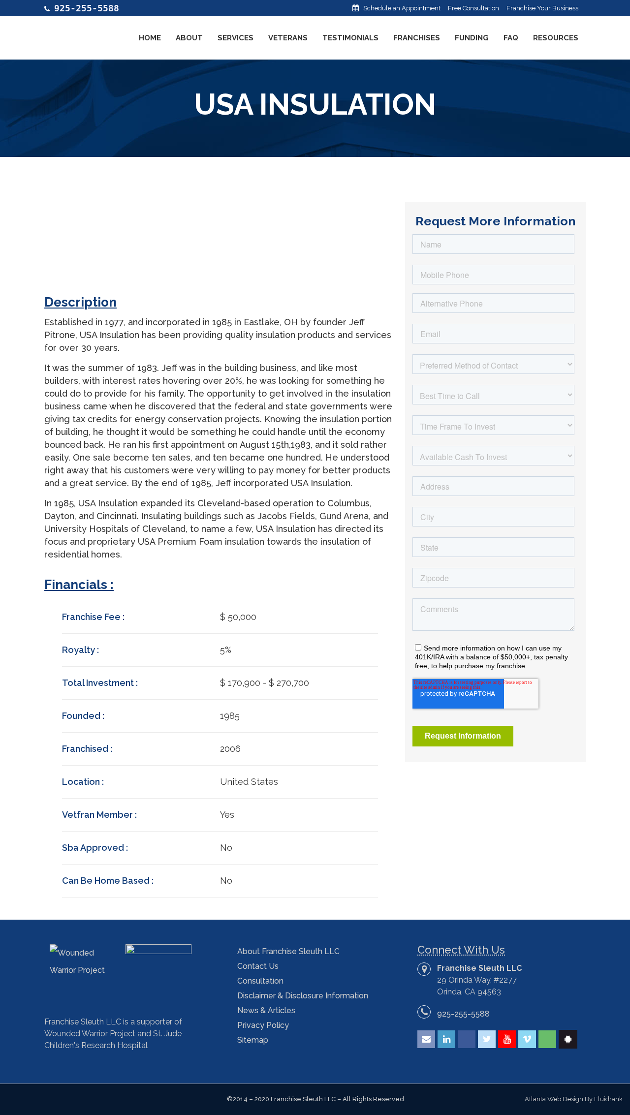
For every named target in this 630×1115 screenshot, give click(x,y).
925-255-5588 (463, 1014)
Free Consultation (473, 8)
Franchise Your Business (542, 8)
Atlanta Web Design (554, 1099)
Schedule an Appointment (402, 8)
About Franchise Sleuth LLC (288, 951)
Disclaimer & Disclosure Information (302, 995)
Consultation (260, 981)
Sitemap (252, 1040)
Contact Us (258, 966)
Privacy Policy (263, 1025)
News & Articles (266, 1010)
